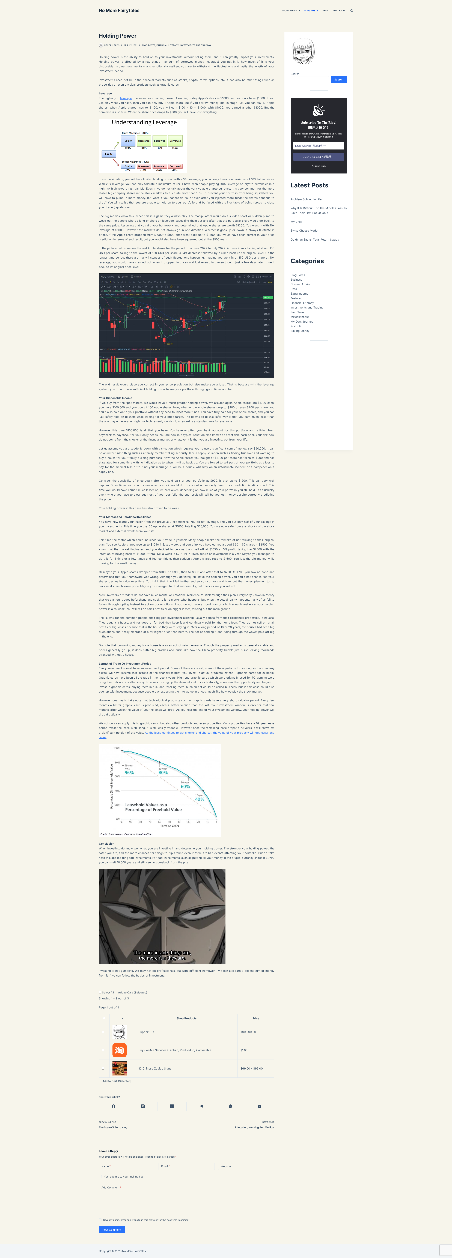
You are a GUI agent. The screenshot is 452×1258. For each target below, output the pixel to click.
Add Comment (111, 1187)
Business (296, 279)
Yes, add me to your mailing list (123, 1176)
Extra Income (299, 293)
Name (106, 1166)
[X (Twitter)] (142, 1106)
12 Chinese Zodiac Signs (155, 1068)
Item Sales (297, 312)
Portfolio (339, 10)
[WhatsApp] (230, 1106)
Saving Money (300, 331)
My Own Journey (302, 321)
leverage (126, 98)
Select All (108, 992)
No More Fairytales (119, 10)
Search (295, 74)
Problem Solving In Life (306, 199)
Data (294, 289)
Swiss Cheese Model (304, 230)
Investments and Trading (195, 45)
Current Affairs (300, 284)
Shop (325, 10)
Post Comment (111, 1229)
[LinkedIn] (172, 1106)
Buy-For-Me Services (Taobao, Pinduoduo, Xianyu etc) (175, 1050)
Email (165, 1166)
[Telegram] (201, 1106)
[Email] (259, 1106)
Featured (296, 298)
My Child (296, 221)
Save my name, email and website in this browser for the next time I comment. (146, 1219)
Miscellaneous (300, 317)
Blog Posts (311, 10)
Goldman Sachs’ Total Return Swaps (315, 239)
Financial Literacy (167, 45)
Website (226, 1166)
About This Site (291, 10)
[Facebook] (113, 1106)
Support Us (146, 1032)
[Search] (351, 10)
